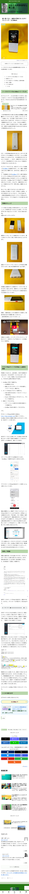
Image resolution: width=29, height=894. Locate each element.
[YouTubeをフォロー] (7, 758)
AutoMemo (11, 729)
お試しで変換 (8, 82)
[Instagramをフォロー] (21, 755)
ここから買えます (9, 84)
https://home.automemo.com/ (8, 416)
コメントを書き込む (14, 866)
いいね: (8, 86)
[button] (26, 449)
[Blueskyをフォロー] (7, 755)
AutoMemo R (14, 174)
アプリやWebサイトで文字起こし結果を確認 (15, 80)
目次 (12, 73)
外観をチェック (9, 78)
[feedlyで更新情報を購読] (21, 758)
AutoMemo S (6, 168)
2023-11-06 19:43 (4, 839)
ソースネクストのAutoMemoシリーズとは (14, 76)
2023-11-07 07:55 (5, 855)
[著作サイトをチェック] (7, 752)
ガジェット (5, 729)
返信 (26, 850)
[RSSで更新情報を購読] (14, 762)
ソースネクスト (24, 729)
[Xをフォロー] (21, 752)
